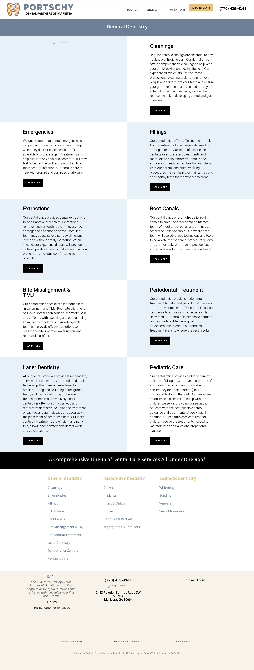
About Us (132, 9)
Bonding (165, 495)
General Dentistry (65, 478)
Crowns (108, 488)
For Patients (177, 9)
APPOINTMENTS (201, 7)
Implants (109, 495)
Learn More (160, 110)
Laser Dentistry (59, 543)
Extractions (56, 511)
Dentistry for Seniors (63, 551)
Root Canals (56, 519)
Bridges (109, 511)
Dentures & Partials (117, 519)
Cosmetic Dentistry (177, 478)
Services (152, 9)
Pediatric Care (58, 558)
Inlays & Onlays (114, 503)
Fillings (53, 503)
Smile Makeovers (171, 511)
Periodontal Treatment (64, 535)
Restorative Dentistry (124, 478)
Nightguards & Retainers (121, 527)
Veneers (165, 503)
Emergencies (57, 495)
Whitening (166, 488)
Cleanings (55, 488)
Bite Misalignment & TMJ (66, 527)
